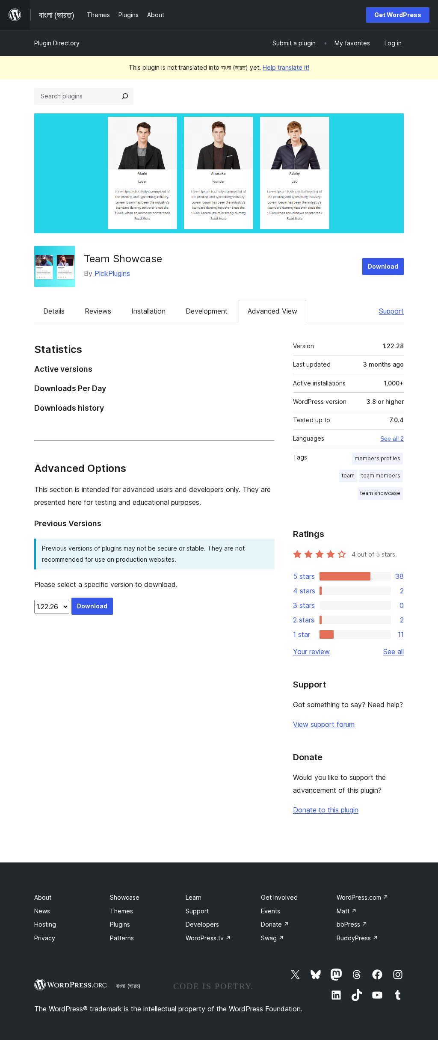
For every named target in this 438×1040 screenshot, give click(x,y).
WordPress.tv (208, 938)
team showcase (380, 493)
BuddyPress (357, 938)
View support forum (324, 724)
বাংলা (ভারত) (128, 985)
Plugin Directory (57, 43)
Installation (148, 311)
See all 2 (392, 438)
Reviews (98, 311)
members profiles (377, 458)
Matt (347, 911)
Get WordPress (397, 14)
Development (207, 311)
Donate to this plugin (325, 810)
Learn (193, 897)
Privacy (44, 938)
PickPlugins (112, 273)
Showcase (124, 897)
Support (391, 311)
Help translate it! (286, 67)
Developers (202, 924)
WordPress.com (362, 897)
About (42, 897)
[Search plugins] (124, 96)
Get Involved (279, 897)
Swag (272, 938)
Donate (275, 924)
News (42, 911)
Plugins (120, 924)
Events (270, 911)
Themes (121, 911)
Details (54, 311)
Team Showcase (123, 258)
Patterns (122, 938)
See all (393, 651)
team (348, 475)
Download (383, 266)
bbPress (352, 924)
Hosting (45, 924)
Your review (311, 651)
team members (380, 475)
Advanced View (272, 311)
